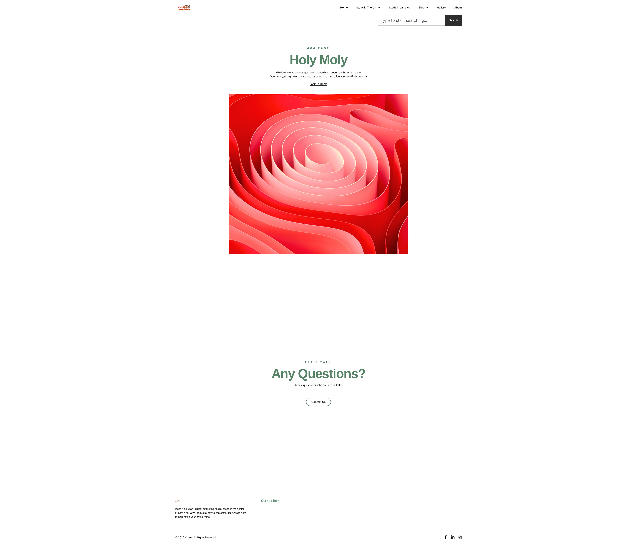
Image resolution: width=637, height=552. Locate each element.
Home (344, 7)
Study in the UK (366, 7)
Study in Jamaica (399, 7)
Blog (421, 7)
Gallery (441, 7)
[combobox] (411, 20)
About (458, 7)
